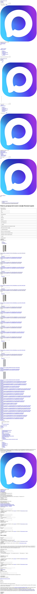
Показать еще (2, 420)
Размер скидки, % (3, 539)
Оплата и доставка (5, 108)
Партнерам (4, 109)
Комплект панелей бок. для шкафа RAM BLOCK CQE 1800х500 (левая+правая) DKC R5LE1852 (15, 389)
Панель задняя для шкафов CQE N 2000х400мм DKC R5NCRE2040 (10, 327)
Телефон (1, 509)
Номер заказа (2, 551)
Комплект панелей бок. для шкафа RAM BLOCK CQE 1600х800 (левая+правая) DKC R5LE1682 (15, 411)
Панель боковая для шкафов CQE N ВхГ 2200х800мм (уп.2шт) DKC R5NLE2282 (12, 317)
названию (3, 242)
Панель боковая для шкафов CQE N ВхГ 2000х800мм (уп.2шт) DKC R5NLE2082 (12, 302)
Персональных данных (24, 510)
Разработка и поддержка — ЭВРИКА (6, 506)
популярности (4, 243)
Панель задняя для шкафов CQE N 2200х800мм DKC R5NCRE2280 (10, 322)
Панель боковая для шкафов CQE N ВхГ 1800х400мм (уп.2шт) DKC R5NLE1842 (12, 290)
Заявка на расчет (2, 49)
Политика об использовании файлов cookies (7, 504)
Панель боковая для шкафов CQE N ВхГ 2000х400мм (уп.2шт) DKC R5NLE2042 (12, 253)
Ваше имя (2, 508)
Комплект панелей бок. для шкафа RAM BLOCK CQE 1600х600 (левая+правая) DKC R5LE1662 (15, 406)
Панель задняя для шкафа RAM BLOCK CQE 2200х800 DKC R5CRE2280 (11, 413)
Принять (2, 593)
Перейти (1, 578)
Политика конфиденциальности (5, 503)
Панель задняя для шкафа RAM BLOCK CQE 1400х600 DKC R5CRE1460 (11, 418)
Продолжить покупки (6, 578)
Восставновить (3, 576)
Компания (1, 515)
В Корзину (3, 256)
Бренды (3, 107)
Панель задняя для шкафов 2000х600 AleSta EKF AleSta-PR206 (10, 379)
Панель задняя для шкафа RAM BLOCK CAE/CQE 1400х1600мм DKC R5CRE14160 (13, 416)
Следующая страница (5, 424)
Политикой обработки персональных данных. (28, 589)
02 (2, 423)
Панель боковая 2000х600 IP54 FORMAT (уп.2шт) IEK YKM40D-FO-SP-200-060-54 (13, 384)
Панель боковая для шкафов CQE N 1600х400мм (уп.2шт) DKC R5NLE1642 (12, 332)
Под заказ (1, 368)
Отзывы (3, 446)
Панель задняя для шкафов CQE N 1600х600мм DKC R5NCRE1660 (10, 312)
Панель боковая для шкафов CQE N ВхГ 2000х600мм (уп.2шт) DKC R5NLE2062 (12, 350)
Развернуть (2, 592)
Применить (2, 239)
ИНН (1, 516)
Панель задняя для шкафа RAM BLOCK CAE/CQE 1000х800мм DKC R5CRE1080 (13, 382)
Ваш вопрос (2, 520)
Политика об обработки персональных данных (7, 505)
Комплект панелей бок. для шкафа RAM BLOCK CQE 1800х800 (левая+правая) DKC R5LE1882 (15, 396)
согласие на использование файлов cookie (20, 587)
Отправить (2, 511)
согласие (14, 510)
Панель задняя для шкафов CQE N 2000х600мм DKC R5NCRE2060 (10, 307)
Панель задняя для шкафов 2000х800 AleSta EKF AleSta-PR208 (10, 367)
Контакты (3, 111)
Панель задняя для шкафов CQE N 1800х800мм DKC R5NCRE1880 (10, 337)
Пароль (1, 568)
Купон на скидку (4, 110)
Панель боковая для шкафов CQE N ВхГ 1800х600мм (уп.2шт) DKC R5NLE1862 (12, 285)
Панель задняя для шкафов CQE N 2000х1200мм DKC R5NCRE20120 (11, 355)
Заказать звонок (2, 43)
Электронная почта (3, 517)
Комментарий (2, 530)
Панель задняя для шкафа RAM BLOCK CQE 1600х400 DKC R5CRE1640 (11, 399)
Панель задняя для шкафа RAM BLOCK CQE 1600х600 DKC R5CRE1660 (11, 394)
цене (3, 241)
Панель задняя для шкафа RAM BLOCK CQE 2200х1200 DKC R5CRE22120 (12, 401)
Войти (1, 570)
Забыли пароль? (2, 569)
